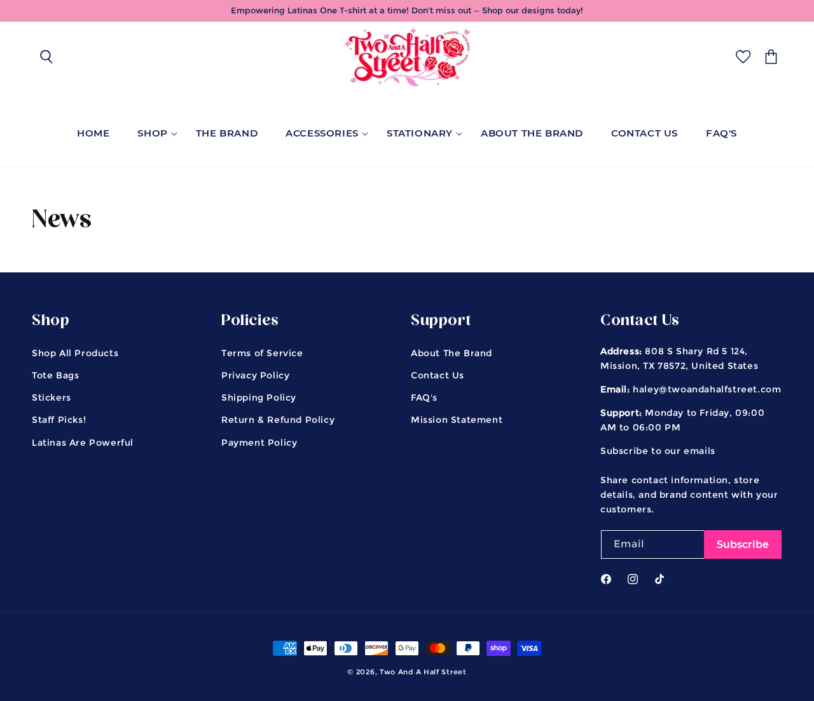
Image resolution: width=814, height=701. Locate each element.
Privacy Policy (255, 375)
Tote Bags (55, 375)
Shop (152, 133)
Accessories (322, 133)
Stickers (51, 397)
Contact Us (437, 375)
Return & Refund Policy (278, 419)
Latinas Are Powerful (83, 442)
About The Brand (451, 353)
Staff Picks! (59, 419)
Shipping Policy (258, 397)
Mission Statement (456, 419)
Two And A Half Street (423, 671)
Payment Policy (259, 442)
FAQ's (424, 397)
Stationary (420, 133)
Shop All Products (75, 353)
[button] (46, 56)
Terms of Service (262, 353)
